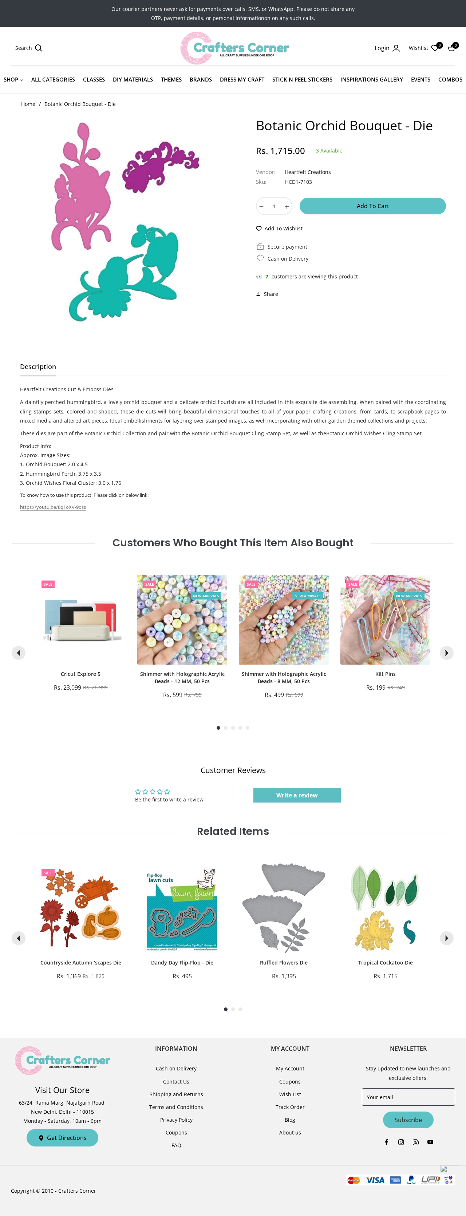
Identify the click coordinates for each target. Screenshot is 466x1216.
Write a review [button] (297, 795)
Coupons (176, 1132)
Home (28, 103)
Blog (290, 1119)
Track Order (290, 1107)
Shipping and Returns (176, 1094)
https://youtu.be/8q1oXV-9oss (53, 507)
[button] (29, 48)
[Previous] (18, 653)
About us (290, 1132)
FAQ (176, 1145)
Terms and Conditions (176, 1107)
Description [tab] (38, 367)
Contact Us (176, 1081)
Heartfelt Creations (308, 172)
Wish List (290, 1094)
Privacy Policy (176, 1119)
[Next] (447, 653)
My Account (290, 1068)
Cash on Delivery (176, 1068)
